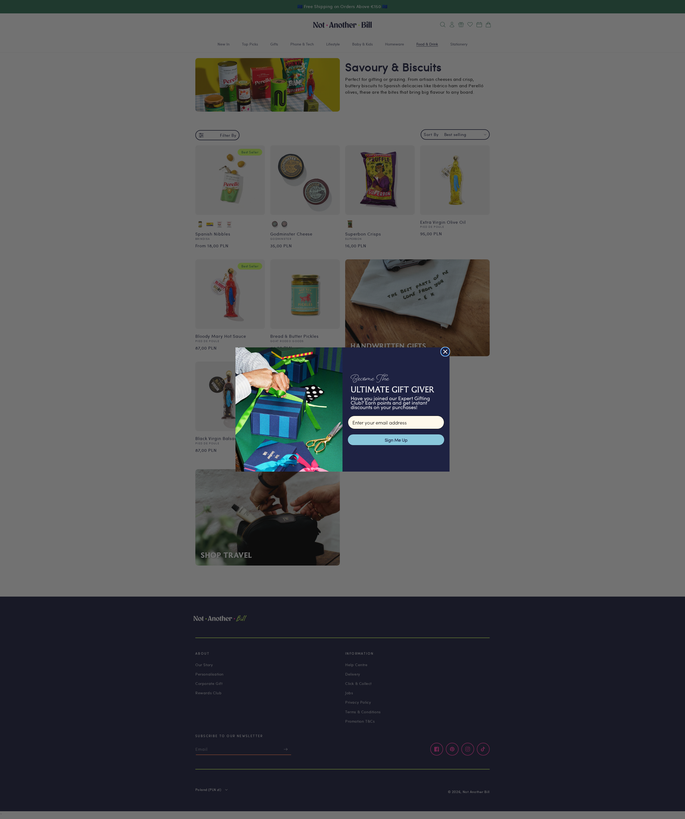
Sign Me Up (396, 440)
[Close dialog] (445, 351)
